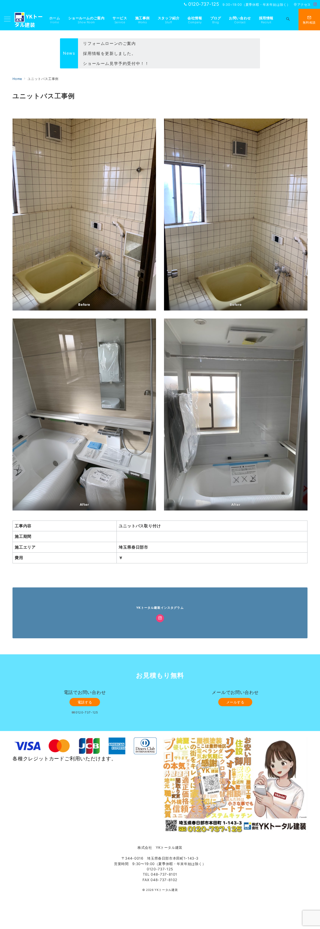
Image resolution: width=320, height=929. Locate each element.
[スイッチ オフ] (288, 19)
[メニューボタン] (7, 19)
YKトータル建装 (166, 890)
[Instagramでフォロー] (315, 4)
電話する (85, 702)
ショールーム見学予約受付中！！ (116, 53)
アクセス (303, 5)
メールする (235, 702)
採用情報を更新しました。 (109, 43)
